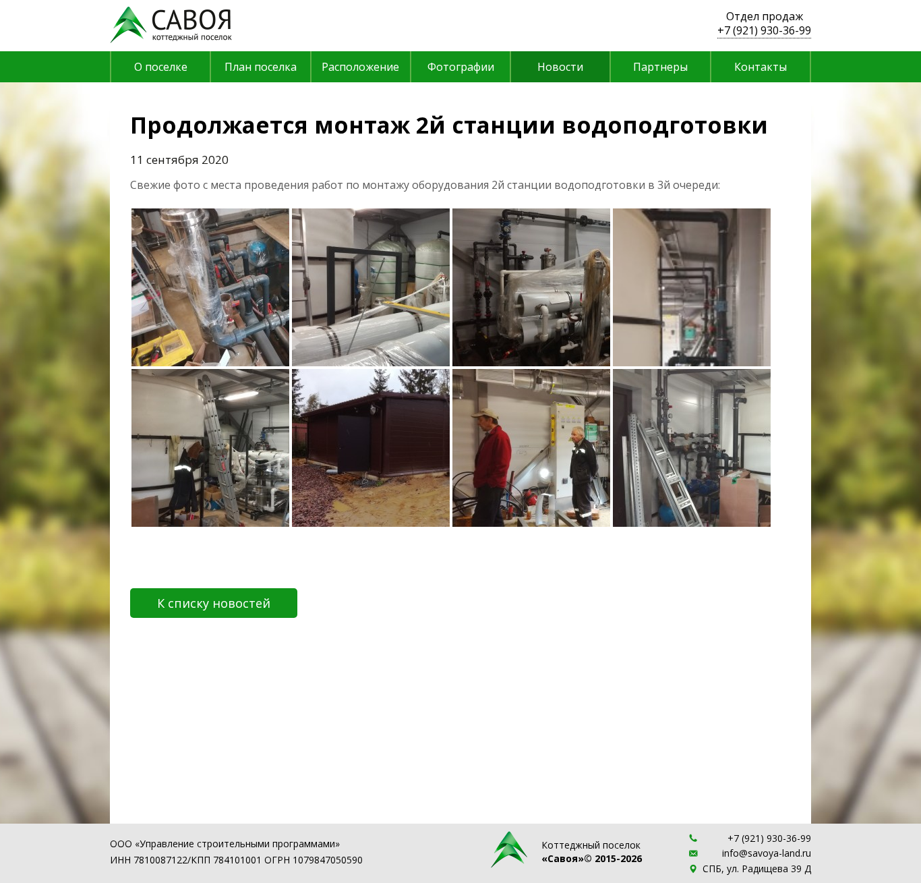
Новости (560, 66)
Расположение (360, 66)
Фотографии (460, 66)
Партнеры (660, 66)
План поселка (261, 66)
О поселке (160, 66)
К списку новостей (213, 603)
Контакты (760, 66)
